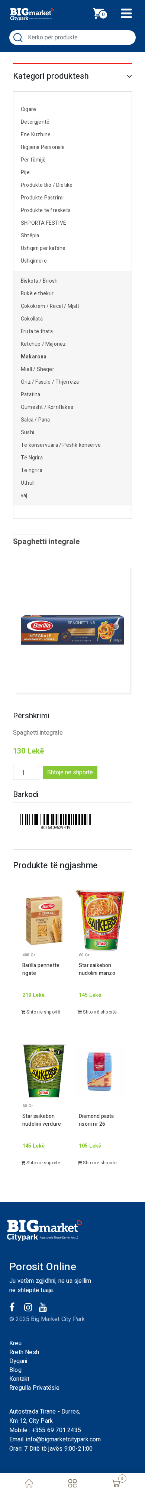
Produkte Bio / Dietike (46, 185)
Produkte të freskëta (46, 210)
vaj (24, 496)
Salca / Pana (35, 420)
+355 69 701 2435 (56, 1430)
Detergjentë (35, 122)
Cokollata (32, 319)
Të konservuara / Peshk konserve (61, 445)
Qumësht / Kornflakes (47, 407)
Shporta (107, 12)
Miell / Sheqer (38, 369)
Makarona (34, 357)
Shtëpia (30, 236)
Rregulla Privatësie (34, 1387)
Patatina (31, 395)
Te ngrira (31, 470)
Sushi (27, 432)
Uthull (28, 483)
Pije (25, 172)
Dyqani (18, 1361)
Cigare (28, 109)
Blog (15, 1370)
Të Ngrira (32, 458)
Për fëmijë (33, 160)
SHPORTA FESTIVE (43, 223)
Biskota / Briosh (39, 281)
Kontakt (19, 1379)
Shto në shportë (42, 1012)
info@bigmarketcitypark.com (63, 1439)
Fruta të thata (37, 331)
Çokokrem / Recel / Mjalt (50, 306)
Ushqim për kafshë (43, 248)
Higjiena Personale (43, 147)
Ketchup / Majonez (43, 344)
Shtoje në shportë (70, 772)
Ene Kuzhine (36, 135)
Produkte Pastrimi (42, 198)
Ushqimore (34, 261)
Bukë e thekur (37, 293)
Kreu (15, 1343)
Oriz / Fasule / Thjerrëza (50, 382)
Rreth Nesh (24, 1352)
